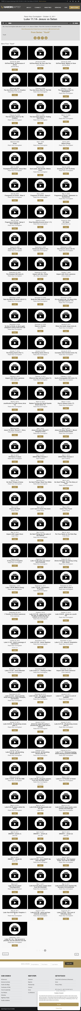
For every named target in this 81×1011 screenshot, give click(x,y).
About (28, 7)
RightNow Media (5, 997)
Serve (29, 990)
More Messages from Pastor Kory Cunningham (35, 29)
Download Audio (55, 29)
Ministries (47, 7)
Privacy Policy (59, 1008)
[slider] (38, 23)
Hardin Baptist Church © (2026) (8, 1008)
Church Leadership (5, 990)
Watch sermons (42, 1)
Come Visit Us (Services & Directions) (64, 979)
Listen (14, 69)
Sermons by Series (5, 982)
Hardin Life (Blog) (5, 984)
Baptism (30, 982)
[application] (40, 23)
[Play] (3, 23)
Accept (59, 1004)
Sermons (58, 7)
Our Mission (4, 992)
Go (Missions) (31, 992)
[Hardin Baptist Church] (11, 6)
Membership (31, 984)
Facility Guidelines (5, 1000)
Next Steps (74, 7)
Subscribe (69, 963)
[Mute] (73, 23)
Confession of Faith (5, 987)
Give (65, 7)
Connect (38, 7)
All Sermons (4, 979)
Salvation (30, 979)
